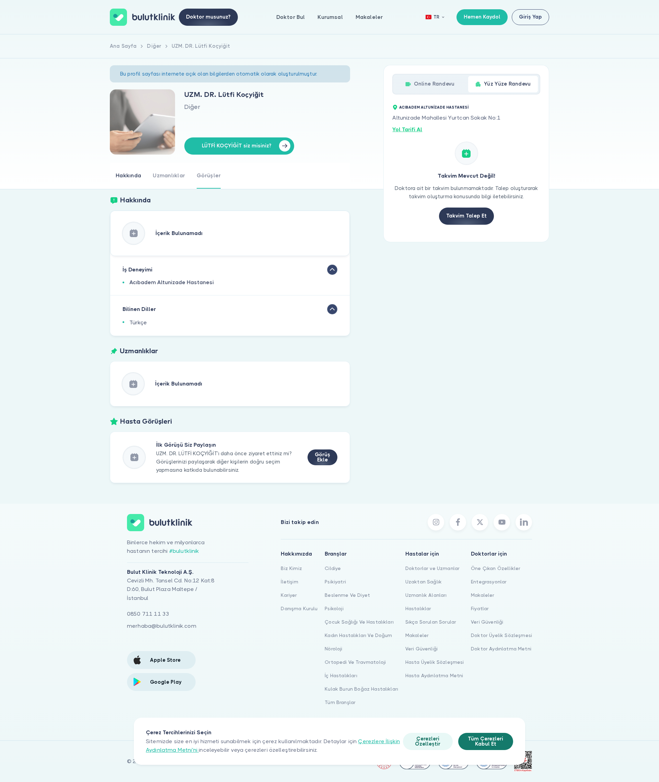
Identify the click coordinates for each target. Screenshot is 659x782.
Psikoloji (334, 608)
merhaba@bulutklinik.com (161, 626)
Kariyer (289, 595)
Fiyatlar (480, 608)
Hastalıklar (418, 608)
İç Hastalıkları (341, 675)
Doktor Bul (290, 17)
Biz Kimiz (291, 568)
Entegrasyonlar (489, 581)
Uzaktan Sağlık (423, 581)
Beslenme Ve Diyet (347, 595)
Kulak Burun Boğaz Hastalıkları (361, 689)
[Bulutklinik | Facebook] (458, 522)
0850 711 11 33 (148, 614)
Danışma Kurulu (299, 608)
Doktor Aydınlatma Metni (501, 648)
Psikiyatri (335, 581)
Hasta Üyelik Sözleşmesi (434, 662)
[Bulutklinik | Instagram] (436, 522)
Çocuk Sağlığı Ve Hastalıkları (359, 622)
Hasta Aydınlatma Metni (434, 675)
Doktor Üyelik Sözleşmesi (501, 635)
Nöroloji (333, 648)
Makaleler (369, 17)
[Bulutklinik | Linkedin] (524, 522)
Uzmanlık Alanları (426, 595)
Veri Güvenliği (421, 648)
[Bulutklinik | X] (480, 522)
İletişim (289, 581)
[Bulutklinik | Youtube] (502, 522)
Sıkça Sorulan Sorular (430, 622)
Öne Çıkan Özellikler (495, 568)
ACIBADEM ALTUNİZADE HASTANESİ (434, 107)
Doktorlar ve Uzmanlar (432, 568)
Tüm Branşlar (340, 702)
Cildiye (333, 568)
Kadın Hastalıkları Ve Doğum (358, 635)
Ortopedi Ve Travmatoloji (355, 662)
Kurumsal (330, 17)
